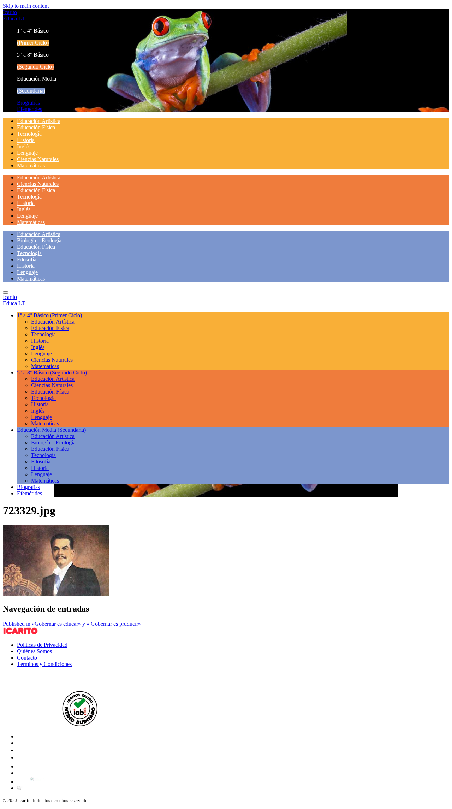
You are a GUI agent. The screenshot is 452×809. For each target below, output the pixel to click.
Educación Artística (38, 121)
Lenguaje (27, 153)
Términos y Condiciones (44, 664)
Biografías (28, 103)
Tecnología (29, 134)
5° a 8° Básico (52, 373)
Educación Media (51, 430)
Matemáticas (31, 166)
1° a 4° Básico (49, 315)
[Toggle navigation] (5, 292)
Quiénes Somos (34, 651)
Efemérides (29, 109)
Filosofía (26, 259)
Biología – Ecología (39, 240)
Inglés (23, 146)
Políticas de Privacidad (42, 645)
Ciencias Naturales (38, 159)
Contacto (27, 658)
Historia (26, 140)
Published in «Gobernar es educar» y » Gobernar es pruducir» (72, 624)
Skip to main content (26, 6)
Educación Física (36, 127)
